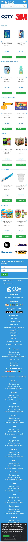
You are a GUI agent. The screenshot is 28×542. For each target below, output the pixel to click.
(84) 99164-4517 (15, 386)
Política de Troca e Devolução (14, 297)
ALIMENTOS (14, 319)
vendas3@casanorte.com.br (15, 445)
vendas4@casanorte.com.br (15, 400)
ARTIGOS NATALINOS (14, 321)
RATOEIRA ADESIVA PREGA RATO (21, 114)
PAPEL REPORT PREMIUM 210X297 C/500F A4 (7, 42)
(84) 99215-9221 (15, 500)
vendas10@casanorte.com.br (15, 513)
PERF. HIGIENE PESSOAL (14, 341)
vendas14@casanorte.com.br (15, 422)
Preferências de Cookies (10, 539)
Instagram (15, 363)
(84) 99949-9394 (15, 477)
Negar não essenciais (17, 536)
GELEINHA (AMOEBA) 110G (21, 222)
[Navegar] (2, 17)
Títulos (21, 280)
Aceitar (6, 536)
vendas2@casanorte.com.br (15, 479)
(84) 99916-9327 (15, 354)
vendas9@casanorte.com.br (15, 502)
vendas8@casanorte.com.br (15, 457)
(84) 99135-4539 (15, 420)
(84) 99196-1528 (15, 432)
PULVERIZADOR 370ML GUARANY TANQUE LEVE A (6, 115)
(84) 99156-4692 (15, 488)
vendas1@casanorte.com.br (15, 468)
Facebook (15, 365)
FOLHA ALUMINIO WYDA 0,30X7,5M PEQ (7, 186)
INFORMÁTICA (14, 333)
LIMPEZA (14, 336)
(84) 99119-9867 (15, 511)
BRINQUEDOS (14, 324)
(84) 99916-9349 (15, 443)
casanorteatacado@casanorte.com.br (15, 356)
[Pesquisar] (25, 6)
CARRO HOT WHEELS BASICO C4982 (7, 222)
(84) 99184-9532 (15, 409)
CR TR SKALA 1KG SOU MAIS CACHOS (7, 78)
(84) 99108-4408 (15, 523)
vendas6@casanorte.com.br (15, 491)
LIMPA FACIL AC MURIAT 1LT (21, 150)
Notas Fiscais (8, 283)
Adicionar (7, 57)
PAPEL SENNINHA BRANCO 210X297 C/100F (21, 43)
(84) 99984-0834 (15, 466)
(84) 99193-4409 (15, 454)
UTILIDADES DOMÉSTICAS (14, 344)
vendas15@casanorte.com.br (15, 411)
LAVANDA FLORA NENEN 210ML (21, 78)
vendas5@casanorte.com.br (15, 388)
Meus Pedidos (8, 280)
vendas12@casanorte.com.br (15, 434)
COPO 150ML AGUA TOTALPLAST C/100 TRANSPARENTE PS (21, 187)
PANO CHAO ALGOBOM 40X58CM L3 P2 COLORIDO (7, 151)
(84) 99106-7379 (15, 397)
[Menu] (2, 2)
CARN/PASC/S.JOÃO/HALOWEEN (14, 327)
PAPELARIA (14, 338)
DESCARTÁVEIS (14, 330)
